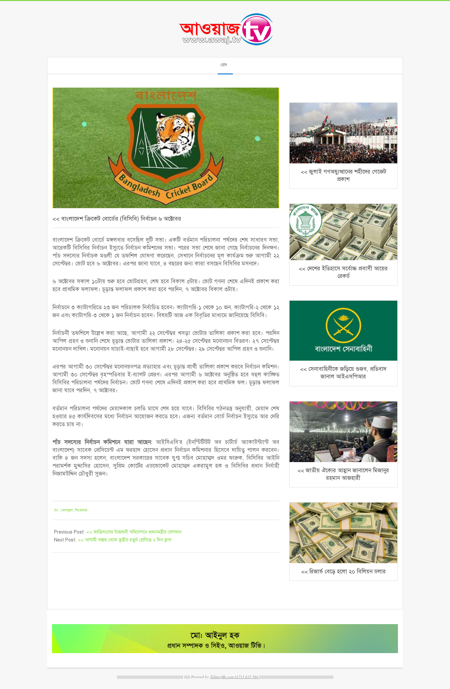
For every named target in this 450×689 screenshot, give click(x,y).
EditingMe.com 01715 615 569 (234, 676)
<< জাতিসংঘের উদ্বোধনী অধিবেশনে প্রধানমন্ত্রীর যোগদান (134, 532)
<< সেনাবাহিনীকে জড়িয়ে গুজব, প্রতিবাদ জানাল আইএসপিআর (343, 373)
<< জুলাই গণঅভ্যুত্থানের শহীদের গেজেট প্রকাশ (343, 175)
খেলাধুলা (67, 510)
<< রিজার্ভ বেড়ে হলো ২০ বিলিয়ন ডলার (343, 571)
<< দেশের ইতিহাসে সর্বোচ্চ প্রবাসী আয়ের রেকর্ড (343, 272)
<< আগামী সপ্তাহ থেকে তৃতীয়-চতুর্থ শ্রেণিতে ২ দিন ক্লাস (124, 540)
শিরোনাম (81, 510)
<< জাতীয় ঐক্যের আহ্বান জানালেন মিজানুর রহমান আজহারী (343, 474)
